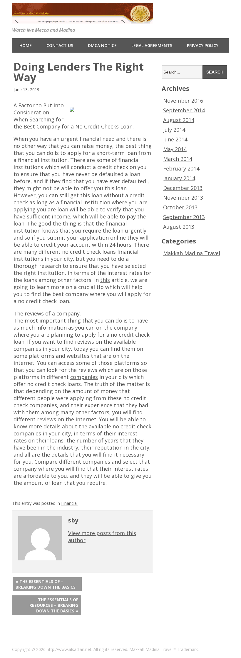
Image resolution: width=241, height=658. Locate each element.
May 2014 (175, 149)
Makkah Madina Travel (191, 253)
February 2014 (181, 168)
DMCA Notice (102, 45)
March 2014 (177, 158)
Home (25, 45)
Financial (69, 503)
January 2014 (179, 178)
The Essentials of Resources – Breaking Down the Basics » (53, 605)
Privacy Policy (202, 45)
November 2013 (183, 197)
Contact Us (59, 45)
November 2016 (183, 100)
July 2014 (174, 129)
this (105, 279)
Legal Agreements (151, 45)
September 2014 (184, 110)
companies (84, 376)
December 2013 (182, 187)
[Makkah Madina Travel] (82, 19)
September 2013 (184, 217)
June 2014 (175, 139)
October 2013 (180, 207)
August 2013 (178, 226)
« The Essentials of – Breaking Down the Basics (46, 584)
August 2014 (178, 119)
